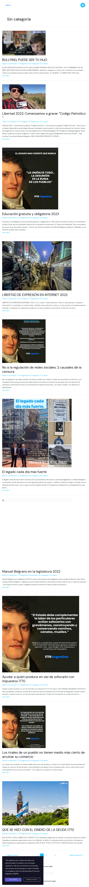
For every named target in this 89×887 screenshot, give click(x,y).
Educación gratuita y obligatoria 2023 (30, 214)
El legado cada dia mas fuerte (24, 472)
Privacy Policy (31, 880)
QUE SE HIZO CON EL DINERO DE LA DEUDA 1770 (38, 830)
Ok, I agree (13, 880)
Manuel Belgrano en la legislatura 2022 (31, 571)
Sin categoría (34, 64)
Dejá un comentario (9, 64)
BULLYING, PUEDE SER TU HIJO (24, 60)
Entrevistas (33, 575)
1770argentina (23, 64)
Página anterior (11, 855)
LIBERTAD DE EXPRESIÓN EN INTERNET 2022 (35, 295)
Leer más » (6, 76)
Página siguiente (77, 855)
